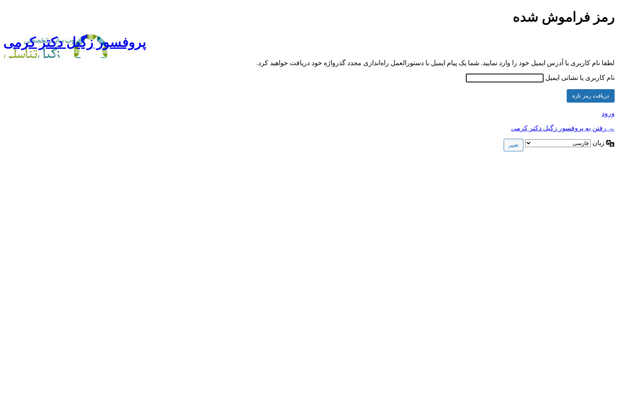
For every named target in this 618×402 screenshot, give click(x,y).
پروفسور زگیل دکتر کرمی (74, 42)
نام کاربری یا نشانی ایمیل (580, 77)
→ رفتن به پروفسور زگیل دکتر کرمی (563, 128)
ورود (608, 113)
